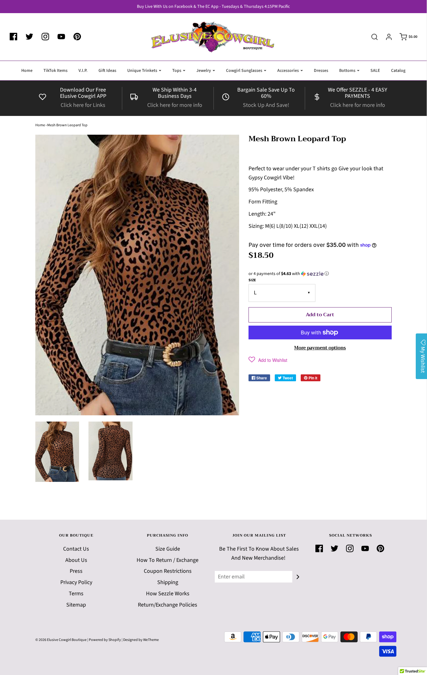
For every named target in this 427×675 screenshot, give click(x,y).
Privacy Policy (76, 582)
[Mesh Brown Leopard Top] (57, 452)
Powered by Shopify (105, 639)
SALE (375, 71)
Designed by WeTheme (141, 639)
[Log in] (386, 37)
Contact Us (76, 549)
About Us (76, 560)
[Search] (371, 37)
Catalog (398, 71)
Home (27, 71)
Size (252, 280)
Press (76, 571)
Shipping (167, 582)
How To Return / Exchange (167, 560)
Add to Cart (320, 314)
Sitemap (76, 605)
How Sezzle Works (167, 594)
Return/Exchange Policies (167, 605)
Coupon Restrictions (168, 571)
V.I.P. (83, 71)
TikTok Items (55, 71)
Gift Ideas (107, 71)
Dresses (321, 71)
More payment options (320, 348)
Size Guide (167, 549)
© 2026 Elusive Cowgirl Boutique (61, 639)
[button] (320, 274)
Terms (76, 594)
